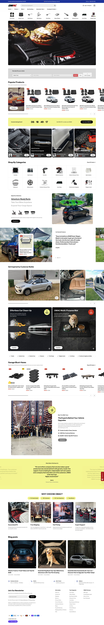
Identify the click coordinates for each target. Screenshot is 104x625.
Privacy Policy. (32, 600)
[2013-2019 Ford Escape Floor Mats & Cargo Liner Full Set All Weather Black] (34, 96)
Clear (80, 75)
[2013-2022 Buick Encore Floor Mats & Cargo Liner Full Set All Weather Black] (52, 96)
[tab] (20, 199)
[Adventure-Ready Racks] (72, 208)
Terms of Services (24, 600)
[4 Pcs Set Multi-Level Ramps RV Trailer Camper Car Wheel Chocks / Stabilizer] (70, 376)
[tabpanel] (28, 216)
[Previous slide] (48, 63)
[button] (52, 62)
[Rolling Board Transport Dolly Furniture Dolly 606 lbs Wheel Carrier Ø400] (52, 376)
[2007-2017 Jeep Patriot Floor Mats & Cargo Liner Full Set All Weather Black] (88, 96)
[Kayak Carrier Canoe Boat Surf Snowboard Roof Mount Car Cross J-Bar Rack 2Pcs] (14, 212)
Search (75, 75)
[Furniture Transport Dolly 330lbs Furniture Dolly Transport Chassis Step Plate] (34, 376)
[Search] (55, 5)
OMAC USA (13, 619)
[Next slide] (55, 63)
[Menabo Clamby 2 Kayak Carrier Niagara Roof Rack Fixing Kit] (27, 212)
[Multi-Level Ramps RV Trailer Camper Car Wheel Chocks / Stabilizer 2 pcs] (16, 376)
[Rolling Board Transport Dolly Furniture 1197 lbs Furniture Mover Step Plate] (88, 376)
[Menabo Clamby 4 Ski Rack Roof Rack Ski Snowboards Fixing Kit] (33, 212)
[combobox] (38, 5)
